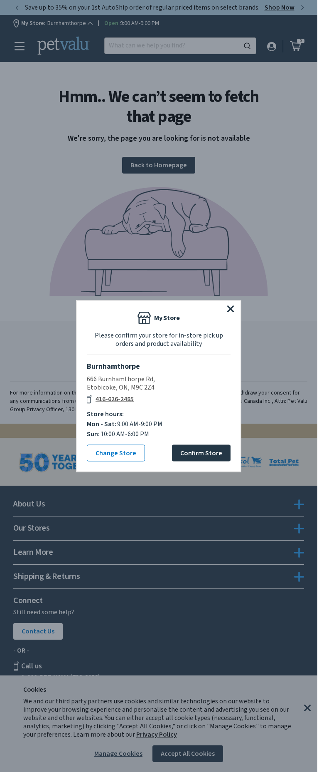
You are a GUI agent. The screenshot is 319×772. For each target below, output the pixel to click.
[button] (230, 308)
